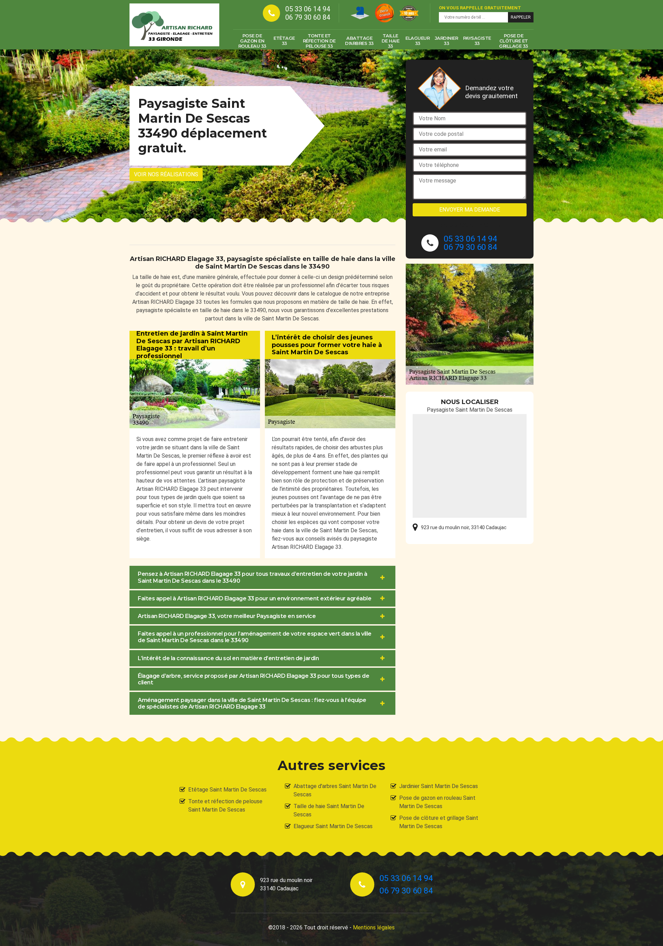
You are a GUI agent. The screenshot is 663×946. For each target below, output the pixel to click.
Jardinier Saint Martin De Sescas (438, 786)
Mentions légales (374, 927)
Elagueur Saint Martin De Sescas (333, 826)
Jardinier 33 (446, 40)
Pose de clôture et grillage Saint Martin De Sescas (438, 822)
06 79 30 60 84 (307, 17)
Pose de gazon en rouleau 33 (252, 41)
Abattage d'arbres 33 (359, 40)
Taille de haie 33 (391, 41)
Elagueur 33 (417, 40)
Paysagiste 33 (477, 40)
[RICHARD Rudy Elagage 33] (174, 24)
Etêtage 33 (284, 40)
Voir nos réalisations (166, 174)
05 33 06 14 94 (307, 9)
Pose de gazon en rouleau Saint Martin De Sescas (437, 802)
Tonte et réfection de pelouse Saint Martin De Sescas (225, 805)
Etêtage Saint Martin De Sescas (227, 789)
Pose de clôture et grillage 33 (513, 41)
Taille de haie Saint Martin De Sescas (329, 810)
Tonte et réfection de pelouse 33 (319, 41)
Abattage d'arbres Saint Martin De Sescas (335, 790)
